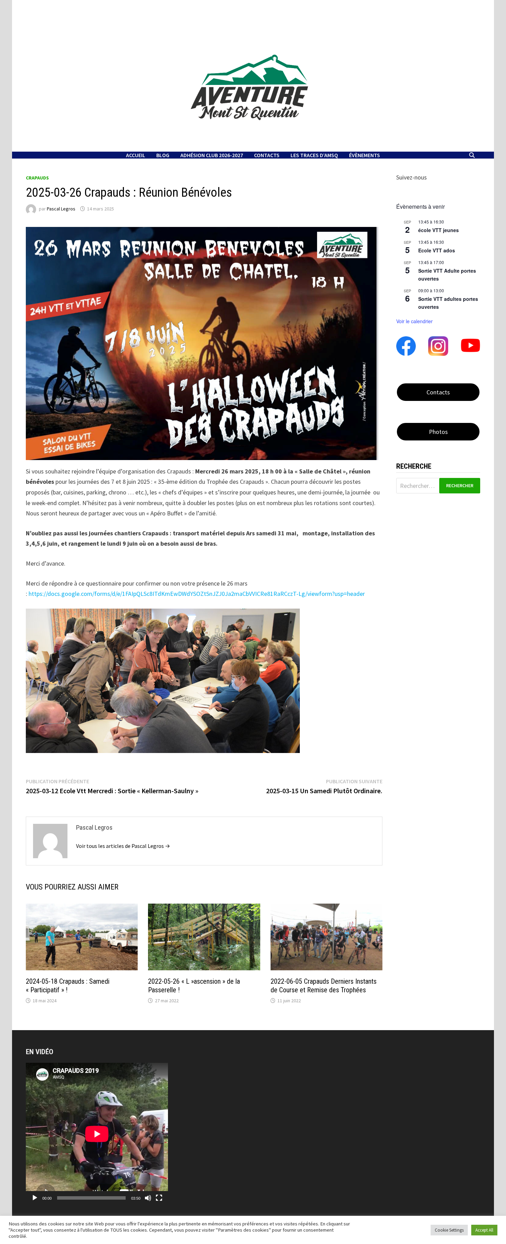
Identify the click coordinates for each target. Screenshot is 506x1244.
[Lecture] (34, 1197)
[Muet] (148, 1197)
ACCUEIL (135, 155)
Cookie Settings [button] (449, 1230)
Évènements (364, 155)
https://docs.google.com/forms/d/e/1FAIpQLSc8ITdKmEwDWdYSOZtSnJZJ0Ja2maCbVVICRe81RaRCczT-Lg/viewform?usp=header (197, 594)
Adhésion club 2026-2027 (211, 155)
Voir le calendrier (414, 321)
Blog (162, 155)
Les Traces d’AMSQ (314, 155)
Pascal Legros (61, 209)
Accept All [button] (484, 1230)
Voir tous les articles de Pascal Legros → (123, 845)
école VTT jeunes (438, 230)
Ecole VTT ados (436, 250)
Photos (438, 432)
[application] (97, 1134)
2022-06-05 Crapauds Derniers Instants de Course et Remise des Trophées (324, 985)
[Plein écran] (159, 1197)
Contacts (267, 155)
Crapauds (37, 178)
